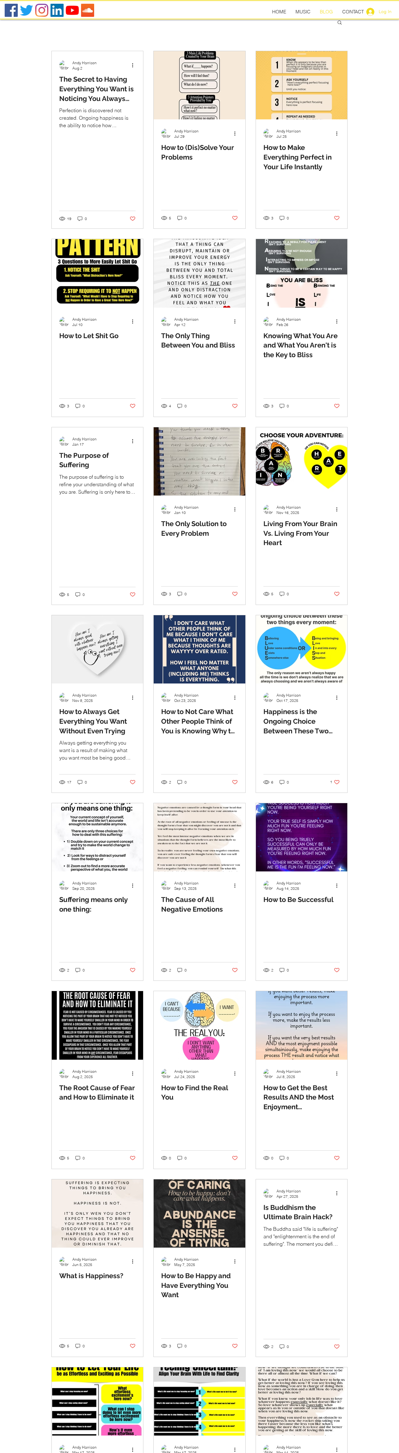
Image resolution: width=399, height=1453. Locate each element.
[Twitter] (26, 10)
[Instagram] (41, 10)
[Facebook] (11, 10)
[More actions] (134, 65)
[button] (340, 23)
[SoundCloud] (87, 10)
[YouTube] (72, 10)
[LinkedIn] (57, 10)
